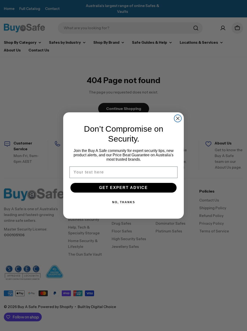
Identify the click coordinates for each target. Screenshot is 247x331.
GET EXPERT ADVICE (123, 188)
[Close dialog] (177, 118)
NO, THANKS (123, 202)
